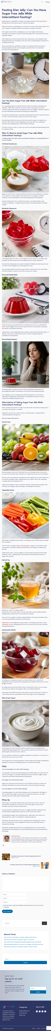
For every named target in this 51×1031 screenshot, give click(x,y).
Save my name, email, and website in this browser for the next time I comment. (23, 906)
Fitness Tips (22, 1015)
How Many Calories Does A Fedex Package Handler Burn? (26, 856)
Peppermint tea (6, 622)
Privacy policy (45, 1028)
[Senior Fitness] (6, 2)
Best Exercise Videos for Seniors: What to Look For (19, 939)
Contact (38, 1028)
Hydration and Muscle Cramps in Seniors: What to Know (20, 946)
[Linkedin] (3, 845)
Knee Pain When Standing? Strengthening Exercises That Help (22, 942)
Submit (25, 962)
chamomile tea (6, 624)
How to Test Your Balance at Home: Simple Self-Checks (20, 937)
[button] (42, 2)
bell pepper (26, 545)
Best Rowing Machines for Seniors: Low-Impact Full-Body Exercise (23, 944)
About (33, 1028)
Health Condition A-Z (24, 1010)
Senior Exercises (23, 1013)
